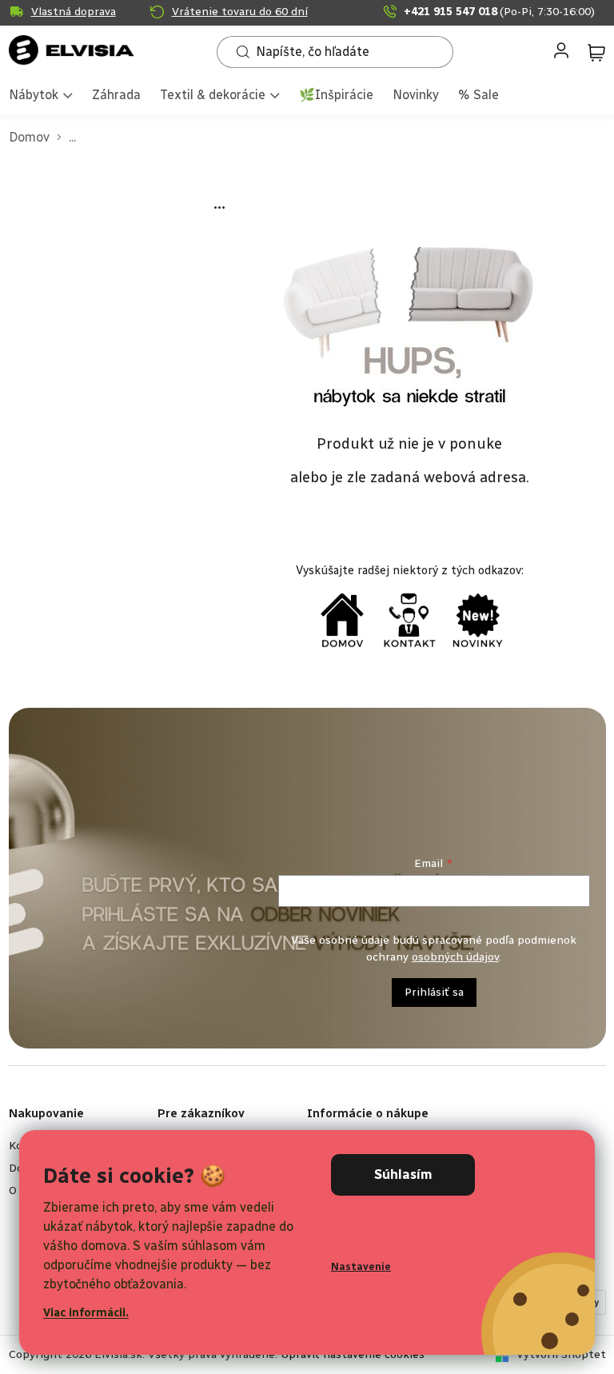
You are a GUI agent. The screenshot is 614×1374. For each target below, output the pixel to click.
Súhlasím (403, 1174)
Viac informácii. (86, 1313)
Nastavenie (361, 1266)
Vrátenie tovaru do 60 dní (240, 11)
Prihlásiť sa (434, 992)
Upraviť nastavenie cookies (353, 1354)
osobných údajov (455, 957)
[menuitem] (41, 96)
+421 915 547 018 (499, 11)
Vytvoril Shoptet (561, 1354)
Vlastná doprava (73, 11)
